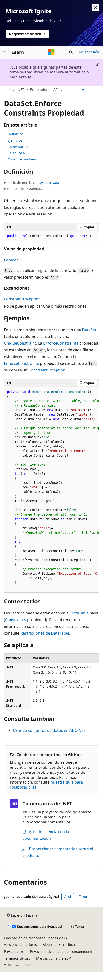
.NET (20, 89)
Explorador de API (44, 89)
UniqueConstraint (20, 343)
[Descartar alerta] (95, 7)
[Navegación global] (5, 52)
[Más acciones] (95, 90)
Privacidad (12, 951)
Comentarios (18, 146)
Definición (16, 134)
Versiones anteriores (20, 944)
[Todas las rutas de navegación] (8, 90)
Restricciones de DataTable (44, 633)
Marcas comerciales (52, 958)
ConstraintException (22, 299)
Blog (46, 944)
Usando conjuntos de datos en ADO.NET (49, 730)
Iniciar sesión (88, 52)
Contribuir (67, 944)
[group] (51, 489)
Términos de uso (17, 958)
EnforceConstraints (60, 343)
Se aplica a (16, 153)
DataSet (89, 329)
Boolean (11, 260)
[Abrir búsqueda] (71, 52)
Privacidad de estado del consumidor (60, 951)
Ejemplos (15, 140)
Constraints (15, 619)
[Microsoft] (51, 52)
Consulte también (22, 159)
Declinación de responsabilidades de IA (36, 938)
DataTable (79, 613)
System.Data (49, 182)
